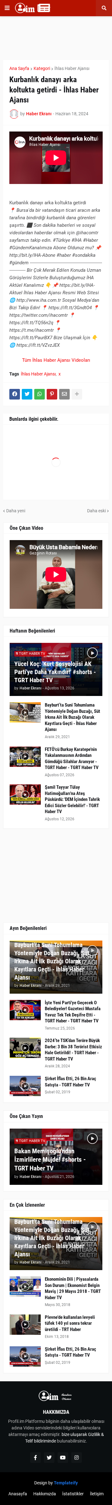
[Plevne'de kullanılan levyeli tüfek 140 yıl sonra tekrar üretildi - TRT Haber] (25, 1324)
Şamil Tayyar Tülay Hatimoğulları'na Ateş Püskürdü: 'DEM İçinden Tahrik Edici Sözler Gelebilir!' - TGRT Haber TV (72, 799)
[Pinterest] (52, 394)
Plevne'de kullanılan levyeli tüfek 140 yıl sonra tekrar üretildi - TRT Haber (70, 1323)
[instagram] (76, 1457)
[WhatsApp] (39, 394)
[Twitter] (27, 394)
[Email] (64, 394)
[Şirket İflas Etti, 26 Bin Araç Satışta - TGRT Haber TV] (25, 1086)
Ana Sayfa (19, 68)
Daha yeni (15, 510)
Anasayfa (17, 1493)
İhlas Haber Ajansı (71, 68)
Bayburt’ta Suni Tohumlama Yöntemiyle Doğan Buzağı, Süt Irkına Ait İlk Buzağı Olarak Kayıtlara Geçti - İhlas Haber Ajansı (72, 717)
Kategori (42, 68)
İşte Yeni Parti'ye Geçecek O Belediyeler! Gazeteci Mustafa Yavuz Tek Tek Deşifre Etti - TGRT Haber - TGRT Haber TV (72, 1012)
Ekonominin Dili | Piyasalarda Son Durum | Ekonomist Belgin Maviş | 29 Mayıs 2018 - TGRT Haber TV (73, 1288)
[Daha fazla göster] (77, 394)
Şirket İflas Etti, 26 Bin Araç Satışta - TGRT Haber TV (70, 1082)
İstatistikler (73, 1493)
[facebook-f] (35, 1457)
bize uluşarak (74, 1434)
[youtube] (63, 1457)
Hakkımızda (44, 1493)
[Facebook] (14, 394)
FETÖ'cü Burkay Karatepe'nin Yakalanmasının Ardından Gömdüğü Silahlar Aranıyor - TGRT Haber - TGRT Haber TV (72, 759)
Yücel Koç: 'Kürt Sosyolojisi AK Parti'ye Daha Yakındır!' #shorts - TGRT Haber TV (55, 672)
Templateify (66, 1482)
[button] (7, 8)
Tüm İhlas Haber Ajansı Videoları (56, 360)
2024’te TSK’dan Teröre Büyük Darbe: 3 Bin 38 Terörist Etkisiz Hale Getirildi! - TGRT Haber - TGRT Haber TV (73, 1050)
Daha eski (96, 510)
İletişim (97, 1493)
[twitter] (49, 1457)
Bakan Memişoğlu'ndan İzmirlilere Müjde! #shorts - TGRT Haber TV (50, 1159)
